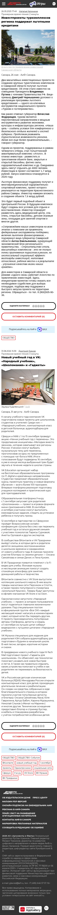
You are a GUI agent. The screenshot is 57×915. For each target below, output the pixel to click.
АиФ (27, 407)
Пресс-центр (40, 797)
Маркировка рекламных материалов (24, 823)
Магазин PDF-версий (14, 801)
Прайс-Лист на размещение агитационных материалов (19, 814)
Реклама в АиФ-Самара (16, 809)
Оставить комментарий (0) (28, 316)
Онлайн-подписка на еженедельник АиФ (27, 805)
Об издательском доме (16, 797)
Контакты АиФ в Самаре (16, 819)
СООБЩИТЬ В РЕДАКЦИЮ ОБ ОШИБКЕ (23, 827)
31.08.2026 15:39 (8, 351)
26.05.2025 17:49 (9, 11)
